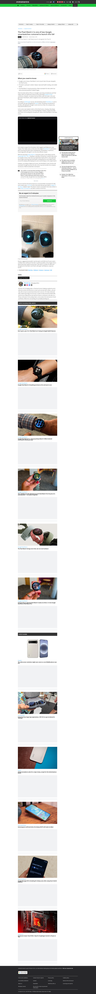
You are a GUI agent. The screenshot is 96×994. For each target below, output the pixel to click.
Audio (70, 5)
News (19, 37)
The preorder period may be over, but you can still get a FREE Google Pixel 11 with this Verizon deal (69, 154)
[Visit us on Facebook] (53, 2)
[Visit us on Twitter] (56, 2)
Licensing (50, 980)
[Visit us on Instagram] (60, 2)
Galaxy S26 (70, 24)
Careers (35, 980)
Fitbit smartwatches (26, 188)
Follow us (47, 73)
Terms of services (34, 204)
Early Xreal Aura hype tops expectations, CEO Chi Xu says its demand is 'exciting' (69, 148)
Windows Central (22, 986)
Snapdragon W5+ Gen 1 (24, 156)
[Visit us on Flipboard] (62, 2)
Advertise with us (52, 983)
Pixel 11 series (29, 24)
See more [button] (36, 180)
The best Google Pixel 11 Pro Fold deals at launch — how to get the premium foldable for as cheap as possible (69, 168)
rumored (29, 185)
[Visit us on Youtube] (58, 2)
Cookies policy (66, 977)
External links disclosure (68, 980)
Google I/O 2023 (48, 94)
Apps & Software (55, 5)
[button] (77, 2)
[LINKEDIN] (30, 285)
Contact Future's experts (38, 977)
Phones (28, 5)
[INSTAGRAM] (27, 285)
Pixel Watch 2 (49, 102)
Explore (22, 5)
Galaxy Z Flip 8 (61, 24)
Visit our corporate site (67, 968)
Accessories (64, 5)
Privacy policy (51, 977)
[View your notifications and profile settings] (73, 2)
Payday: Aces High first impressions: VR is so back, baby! (68, 176)
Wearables (35, 5)
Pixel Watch (46, 149)
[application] (37, 131)
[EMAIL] (32, 285)
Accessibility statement (23, 980)
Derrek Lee (25, 36)
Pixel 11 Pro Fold (40, 24)
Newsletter (55, 73)
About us (20, 983)
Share (21, 73)
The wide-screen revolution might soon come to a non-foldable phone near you (68, 162)
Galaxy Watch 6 (31, 154)
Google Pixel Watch (27, 28)
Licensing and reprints (68, 983)
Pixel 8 (36, 103)
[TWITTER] (25, 285)
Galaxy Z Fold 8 (51, 24)
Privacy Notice (22, 205)
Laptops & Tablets (44, 5)
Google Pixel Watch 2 (24, 278)
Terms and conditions (23, 977)
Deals (75, 5)
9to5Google (27, 102)
